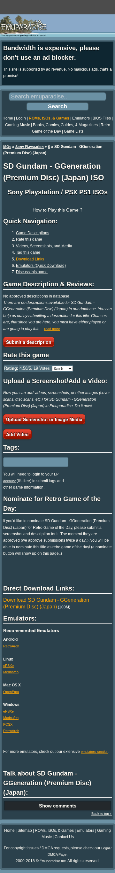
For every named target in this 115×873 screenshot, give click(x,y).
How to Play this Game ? (57, 209)
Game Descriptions (32, 233)
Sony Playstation (29, 147)
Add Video (17, 434)
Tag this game (28, 252)
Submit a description (28, 342)
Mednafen (11, 672)
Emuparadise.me (53, 861)
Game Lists (73, 131)
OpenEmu (11, 692)
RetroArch (11, 646)
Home (8, 118)
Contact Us (64, 837)
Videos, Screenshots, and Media (44, 246)
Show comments (57, 805)
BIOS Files (102, 118)
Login (21, 118)
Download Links (30, 259)
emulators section (94, 751)
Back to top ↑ (101, 813)
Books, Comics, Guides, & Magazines (65, 125)
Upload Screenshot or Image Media (44, 419)
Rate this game (29, 239)
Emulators (81, 118)
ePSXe (8, 666)
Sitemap (25, 830)
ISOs (7, 147)
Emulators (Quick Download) (41, 265)
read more (52, 329)
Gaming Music (17, 125)
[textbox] (31, 462)
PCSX (7, 724)
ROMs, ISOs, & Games (49, 118)
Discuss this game (32, 272)
